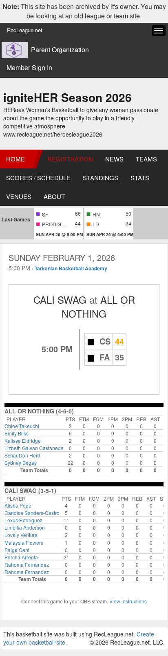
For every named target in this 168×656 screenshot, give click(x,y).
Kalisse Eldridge (22, 440)
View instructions (128, 601)
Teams (146, 159)
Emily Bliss (16, 433)
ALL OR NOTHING (98, 306)
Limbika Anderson (24, 527)
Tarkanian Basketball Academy (71, 268)
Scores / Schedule (38, 177)
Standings (100, 177)
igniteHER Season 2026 (67, 97)
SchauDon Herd (22, 455)
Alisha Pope (17, 505)
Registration (70, 159)
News (114, 159)
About (54, 196)
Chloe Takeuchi (21, 425)
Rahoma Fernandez (26, 564)
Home (15, 159)
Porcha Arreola (21, 557)
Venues (18, 196)
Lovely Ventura (21, 534)
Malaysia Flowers (23, 542)
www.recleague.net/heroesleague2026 (52, 134)
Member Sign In (29, 67)
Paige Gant (16, 549)
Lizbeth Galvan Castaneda (34, 447)
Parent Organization (60, 49)
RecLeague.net (24, 30)
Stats (139, 177)
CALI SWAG (59, 299)
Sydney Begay (20, 462)
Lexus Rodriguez (23, 520)
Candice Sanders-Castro (32, 512)
